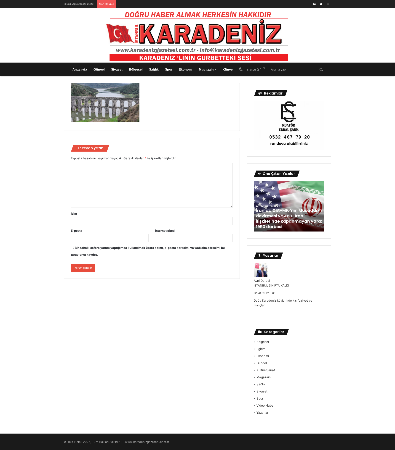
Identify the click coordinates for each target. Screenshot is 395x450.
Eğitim (260, 349)
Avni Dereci (262, 280)
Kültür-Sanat (265, 370)
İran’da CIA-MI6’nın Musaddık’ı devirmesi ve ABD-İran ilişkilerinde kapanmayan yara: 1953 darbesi (289, 218)
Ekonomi (185, 69)
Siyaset (117, 69)
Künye (228, 69)
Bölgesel (136, 69)
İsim (74, 213)
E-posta (76, 230)
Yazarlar (262, 412)
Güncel (99, 69)
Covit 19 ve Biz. (264, 293)
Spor (168, 69)
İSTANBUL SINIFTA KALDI (271, 285)
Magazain (206, 69)
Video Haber (265, 405)
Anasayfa (79, 69)
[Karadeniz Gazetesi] (197, 34)
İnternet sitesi (165, 230)
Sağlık (154, 69)
